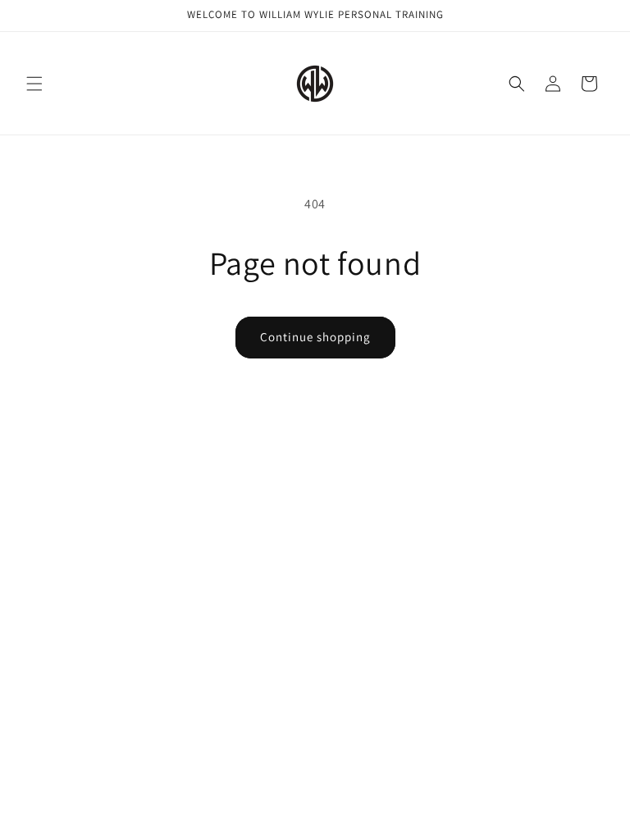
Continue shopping (315, 337)
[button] (34, 84)
